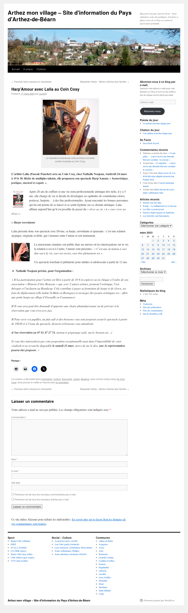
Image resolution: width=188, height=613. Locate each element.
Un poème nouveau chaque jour (156, 123)
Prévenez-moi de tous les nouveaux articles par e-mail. (42, 499)
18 (168, 249)
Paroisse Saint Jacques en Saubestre (31, 81)
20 (142, 253)
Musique (85, 379)
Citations (41, 69)
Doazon (102, 564)
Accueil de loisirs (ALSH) (66, 540)
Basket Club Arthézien (20, 540)
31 (163, 258)
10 (163, 244)
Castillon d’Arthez (106, 560)
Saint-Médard (105, 590)
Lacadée (102, 573)
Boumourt (103, 554)
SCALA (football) (19, 547)
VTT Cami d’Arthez (19, 560)
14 (148, 249)
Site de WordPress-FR (152, 313)
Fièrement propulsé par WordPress (159, 600)
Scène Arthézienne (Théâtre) (67, 550)
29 (153, 258)
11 (168, 244)
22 (153, 253)
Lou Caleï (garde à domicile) (67, 544)
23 (158, 253)
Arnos (101, 547)
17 (163, 249)
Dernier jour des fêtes (152, 202)
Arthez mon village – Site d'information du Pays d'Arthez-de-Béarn (70, 15)
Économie (67, 379)
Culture (57, 379)
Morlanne (103, 587)
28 (148, 258)
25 (168, 253)
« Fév (142, 261)
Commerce (46, 379)
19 (174, 249)
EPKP (13, 544)
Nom (14, 459)
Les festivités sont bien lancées (156, 215)
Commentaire (18, 417)
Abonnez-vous (152, 111)
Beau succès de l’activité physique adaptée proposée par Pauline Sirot (159, 176)
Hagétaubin (104, 567)
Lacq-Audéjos (105, 577)
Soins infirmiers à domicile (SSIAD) (71, 554)
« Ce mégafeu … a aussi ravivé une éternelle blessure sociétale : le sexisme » (159, 156)
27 (142, 258)
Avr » (174, 261)
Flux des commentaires (153, 310)
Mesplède (103, 580)
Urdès (101, 593)
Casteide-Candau (106, 557)
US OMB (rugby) (18, 550)
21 (148, 253)
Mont (101, 583)
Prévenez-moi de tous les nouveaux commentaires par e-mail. (45, 494)
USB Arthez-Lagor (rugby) (23, 557)
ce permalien (62, 382)
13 (142, 249)
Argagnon (103, 544)
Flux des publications (152, 307)
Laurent (43, 93)
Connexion (147, 303)
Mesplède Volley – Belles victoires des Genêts (104, 81)
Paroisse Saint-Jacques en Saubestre (158, 212)
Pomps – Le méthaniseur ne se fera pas (160, 205)
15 (153, 249)
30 (158, 258)
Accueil (16, 69)
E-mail (15, 470)
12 (174, 244)
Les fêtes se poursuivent (153, 209)
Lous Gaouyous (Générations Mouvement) (73, 547)
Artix (101, 550)
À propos (28, 69)
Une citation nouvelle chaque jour (157, 133)
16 (158, 249)
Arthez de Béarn (106, 540)
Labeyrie (102, 570)
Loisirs (76, 379)
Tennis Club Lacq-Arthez (21, 554)
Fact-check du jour (151, 143)
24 (163, 253)
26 (174, 253)
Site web (15, 482)
